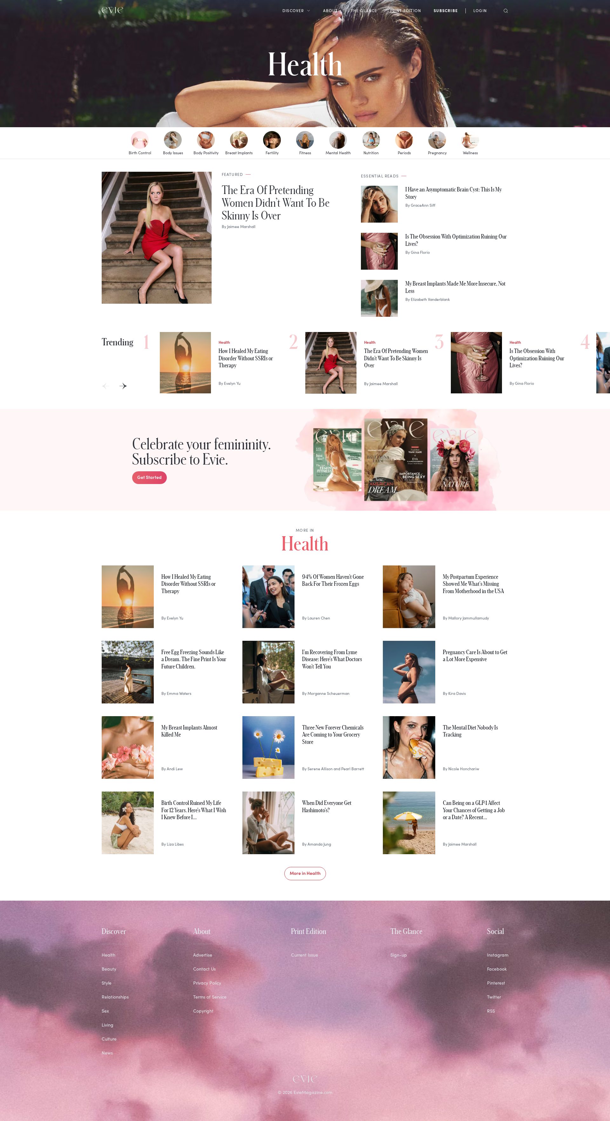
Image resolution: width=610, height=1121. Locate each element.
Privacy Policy (207, 983)
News (107, 1053)
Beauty (109, 969)
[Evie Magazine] (112, 10)
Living (107, 1025)
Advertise (202, 955)
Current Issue (304, 955)
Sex (105, 1011)
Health (305, 63)
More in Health (305, 873)
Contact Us (204, 969)
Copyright (203, 1011)
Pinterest (496, 983)
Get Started (149, 477)
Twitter (494, 997)
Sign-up (398, 955)
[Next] (123, 386)
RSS (491, 1011)
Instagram (497, 955)
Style (107, 983)
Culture (109, 1039)
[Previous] (105, 386)
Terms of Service (210, 997)
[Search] (503, 10)
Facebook (497, 969)
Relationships (115, 997)
